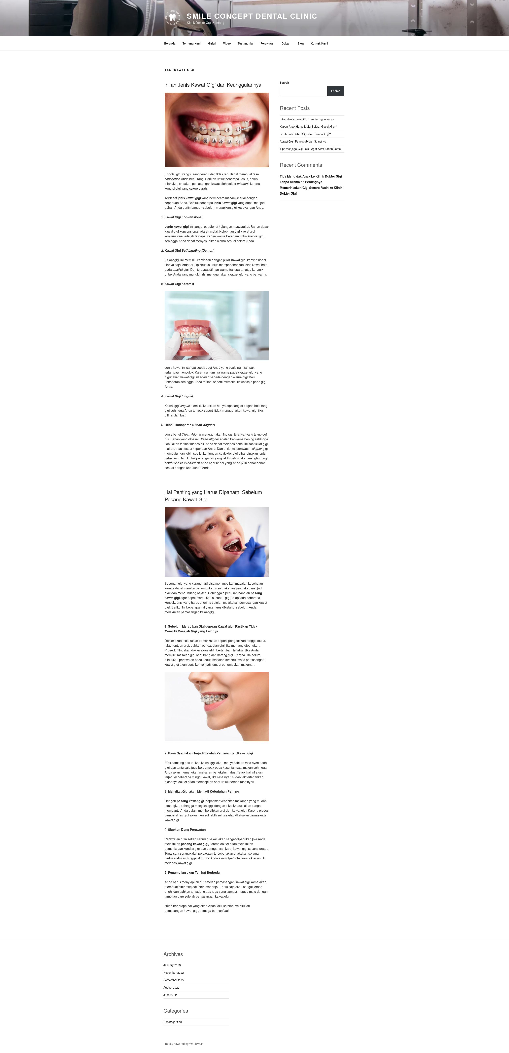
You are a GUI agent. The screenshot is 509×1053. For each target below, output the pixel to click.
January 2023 (172, 965)
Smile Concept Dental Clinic (252, 16)
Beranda (170, 43)
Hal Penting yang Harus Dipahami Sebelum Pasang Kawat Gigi (213, 495)
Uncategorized (172, 1022)
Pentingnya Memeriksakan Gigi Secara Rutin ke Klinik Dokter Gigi (311, 188)
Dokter (286, 43)
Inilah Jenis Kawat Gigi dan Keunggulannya (212, 84)
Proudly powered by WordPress (183, 1044)
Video (227, 43)
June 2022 (170, 995)
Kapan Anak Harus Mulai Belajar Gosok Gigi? (308, 126)
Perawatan (267, 43)
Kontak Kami (319, 43)
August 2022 (171, 987)
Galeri (212, 43)
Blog (300, 43)
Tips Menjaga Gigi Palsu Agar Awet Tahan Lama (310, 149)
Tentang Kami (192, 43)
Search (284, 82)
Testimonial (246, 43)
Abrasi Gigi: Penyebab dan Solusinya (303, 141)
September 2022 (174, 980)
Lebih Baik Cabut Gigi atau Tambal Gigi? (305, 134)
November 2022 (173, 972)
